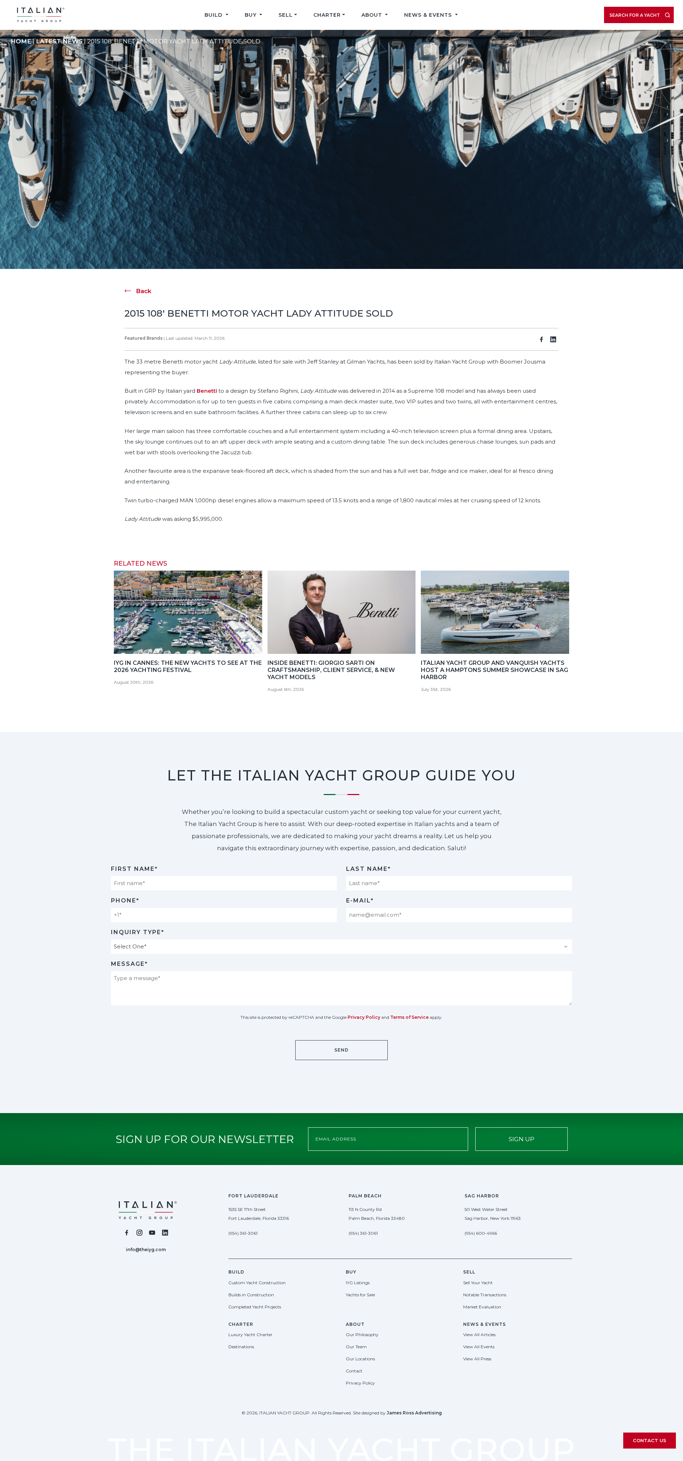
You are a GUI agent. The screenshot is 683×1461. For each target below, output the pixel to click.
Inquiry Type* (137, 932)
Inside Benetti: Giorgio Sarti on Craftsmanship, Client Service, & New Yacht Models (331, 670)
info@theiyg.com (146, 1249)
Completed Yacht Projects (254, 1306)
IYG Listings (358, 1282)
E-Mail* (360, 900)
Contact (354, 1370)
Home (21, 41)
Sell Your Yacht (478, 1282)
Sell (286, 15)
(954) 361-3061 (243, 1233)
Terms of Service (409, 1017)
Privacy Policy (364, 1017)
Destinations (241, 1346)
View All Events (478, 1346)
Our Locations (360, 1358)
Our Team (356, 1346)
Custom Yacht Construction (257, 1282)
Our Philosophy (362, 1334)
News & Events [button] (429, 15)
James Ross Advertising (414, 1412)
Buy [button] (251, 15)
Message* (129, 963)
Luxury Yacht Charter (250, 1334)
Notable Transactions (484, 1294)
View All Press (477, 1358)
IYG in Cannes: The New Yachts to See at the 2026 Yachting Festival (188, 666)
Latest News (59, 41)
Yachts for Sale (360, 1294)
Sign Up (521, 1139)
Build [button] (214, 15)
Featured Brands (144, 338)
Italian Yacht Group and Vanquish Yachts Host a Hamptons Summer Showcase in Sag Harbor (494, 670)
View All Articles (479, 1334)
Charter (327, 15)
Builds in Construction (251, 1294)
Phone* (125, 900)
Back (143, 291)
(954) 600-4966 (481, 1233)
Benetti (207, 390)
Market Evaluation (482, 1306)
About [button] (372, 15)
